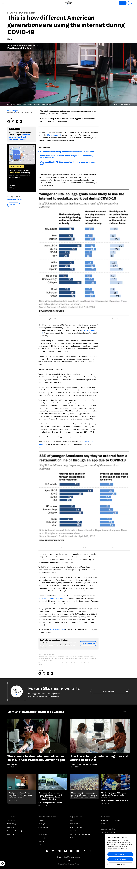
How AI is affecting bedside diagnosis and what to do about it (99, 757)
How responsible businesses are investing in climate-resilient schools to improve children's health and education (51, 796)
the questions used (57, 630)
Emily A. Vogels (12, 111)
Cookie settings (120, 864)
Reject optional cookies (120, 854)
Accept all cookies (120, 859)
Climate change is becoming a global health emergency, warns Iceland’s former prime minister (84, 795)
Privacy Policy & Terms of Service (68, 857)
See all (126, 712)
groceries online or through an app (51, 598)
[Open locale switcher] (2, 863)
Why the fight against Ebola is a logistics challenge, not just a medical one (113, 795)
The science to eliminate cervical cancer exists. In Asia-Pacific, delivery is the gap (36, 757)
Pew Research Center (18, 48)
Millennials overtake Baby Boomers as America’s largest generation (67, 152)
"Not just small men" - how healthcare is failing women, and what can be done (20, 795)
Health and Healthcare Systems (22, 13)
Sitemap (68, 860)
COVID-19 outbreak (54, 135)
